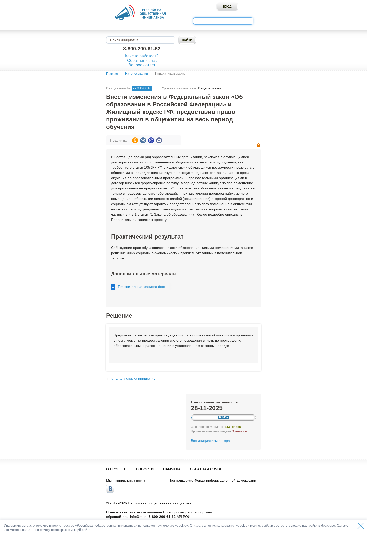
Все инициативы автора (210, 441)
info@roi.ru (139, 517)
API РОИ (183, 517)
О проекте (116, 469)
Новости (145, 469)
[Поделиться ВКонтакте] (143, 140)
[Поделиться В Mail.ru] (151, 140)
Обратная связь (142, 60)
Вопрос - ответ (141, 65)
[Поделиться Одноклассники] (135, 140)
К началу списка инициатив (133, 378)
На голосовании (136, 73)
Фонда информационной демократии (225, 480)
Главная (112, 73)
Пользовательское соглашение (134, 512)
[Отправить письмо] (159, 140)
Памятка (172, 469)
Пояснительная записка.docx (142, 287)
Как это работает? (141, 56)
